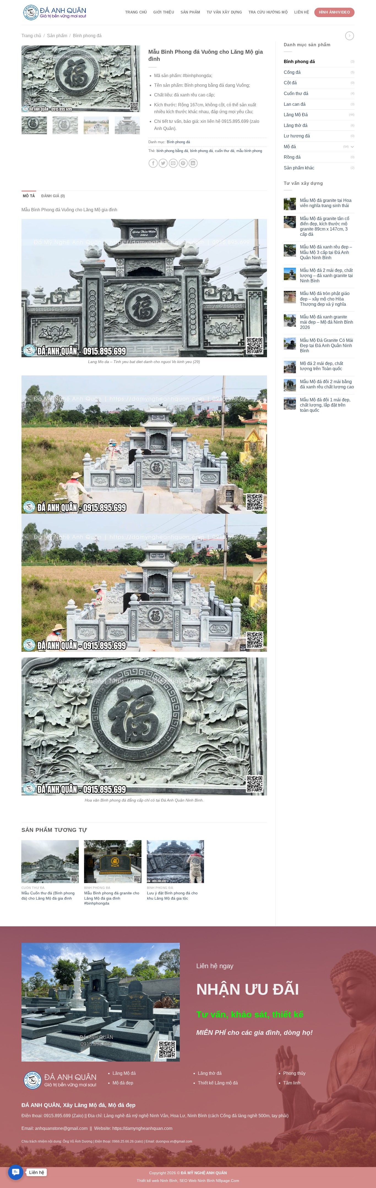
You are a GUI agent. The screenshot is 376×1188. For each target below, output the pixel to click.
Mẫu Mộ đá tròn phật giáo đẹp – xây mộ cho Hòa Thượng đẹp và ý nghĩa (325, 298)
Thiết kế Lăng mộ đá (218, 1083)
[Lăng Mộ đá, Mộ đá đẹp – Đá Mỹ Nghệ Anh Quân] (55, 12)
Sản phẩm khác (299, 168)
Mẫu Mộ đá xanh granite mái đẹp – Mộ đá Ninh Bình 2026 (326, 322)
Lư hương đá (297, 136)
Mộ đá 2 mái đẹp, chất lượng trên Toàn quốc (321, 366)
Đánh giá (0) (53, 196)
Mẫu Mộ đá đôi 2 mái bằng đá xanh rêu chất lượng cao (327, 384)
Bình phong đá (87, 35)
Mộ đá (290, 146)
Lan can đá (295, 104)
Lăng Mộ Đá (296, 114)
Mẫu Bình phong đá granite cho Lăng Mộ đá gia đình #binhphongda (111, 898)
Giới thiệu (163, 12)
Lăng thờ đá (295, 125)
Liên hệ (301, 12)
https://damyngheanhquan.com (142, 1128)
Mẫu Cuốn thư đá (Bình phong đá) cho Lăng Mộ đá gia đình (48, 895)
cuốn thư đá (224, 151)
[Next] (131, 78)
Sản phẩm (190, 12)
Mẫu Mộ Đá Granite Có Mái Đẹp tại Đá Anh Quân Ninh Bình (326, 345)
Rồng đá (292, 157)
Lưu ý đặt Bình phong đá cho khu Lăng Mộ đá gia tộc (172, 895)
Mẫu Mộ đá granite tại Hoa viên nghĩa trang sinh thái (326, 203)
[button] (15, 1172)
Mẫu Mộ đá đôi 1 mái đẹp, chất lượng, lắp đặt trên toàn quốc (325, 405)
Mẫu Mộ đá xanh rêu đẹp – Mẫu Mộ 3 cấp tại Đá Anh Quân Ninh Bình (326, 252)
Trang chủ (136, 12)
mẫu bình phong (249, 151)
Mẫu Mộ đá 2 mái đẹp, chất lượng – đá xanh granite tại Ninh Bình (326, 275)
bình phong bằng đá (172, 151)
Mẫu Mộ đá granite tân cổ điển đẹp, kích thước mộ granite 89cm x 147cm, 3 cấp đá (324, 226)
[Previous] (31, 78)
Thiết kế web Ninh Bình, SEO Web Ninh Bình (176, 1180)
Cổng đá (292, 72)
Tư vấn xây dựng (224, 12)
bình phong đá (201, 151)
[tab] (28, 196)
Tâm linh (291, 1083)
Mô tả (29, 196)
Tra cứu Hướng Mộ (268, 12)
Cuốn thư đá (296, 93)
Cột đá (290, 82)
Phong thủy (294, 1073)
